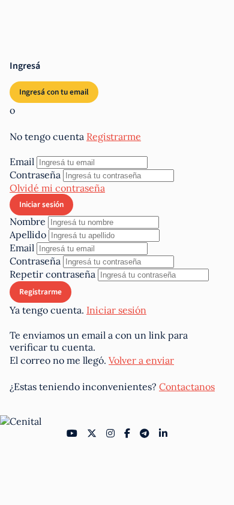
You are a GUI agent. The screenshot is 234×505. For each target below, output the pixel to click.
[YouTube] (72, 433)
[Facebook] (127, 433)
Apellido (28, 235)
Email (22, 162)
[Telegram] (144, 433)
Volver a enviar (141, 360)
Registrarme (113, 136)
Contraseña (35, 175)
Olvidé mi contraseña (57, 188)
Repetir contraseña (52, 274)
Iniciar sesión (116, 310)
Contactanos (187, 387)
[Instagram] (110, 433)
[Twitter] (92, 433)
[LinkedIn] (163, 433)
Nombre (28, 221)
